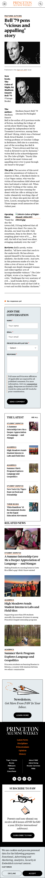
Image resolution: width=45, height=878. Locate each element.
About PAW (33, 760)
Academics (11, 447)
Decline (12, 873)
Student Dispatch (15, 423)
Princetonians (22, 747)
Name (9, 320)
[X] (14, 779)
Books (11, 763)
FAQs (33, 768)
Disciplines (22, 743)
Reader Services (33, 766)
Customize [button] (7, 867)
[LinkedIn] (29, 779)
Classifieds (11, 771)
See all (34, 417)
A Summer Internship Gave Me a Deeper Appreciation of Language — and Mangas (16, 432)
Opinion (22, 750)
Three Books (13, 504)
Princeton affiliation (17, 343)
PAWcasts (12, 766)
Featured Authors (13, 16)
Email (9, 332)
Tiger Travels (11, 760)
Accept (32, 873)
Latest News (22, 740)
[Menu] (4, 4)
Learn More (22, 715)
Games (11, 768)
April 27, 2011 (22, 70)
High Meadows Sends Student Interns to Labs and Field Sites (16, 453)
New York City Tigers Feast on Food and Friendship (16, 492)
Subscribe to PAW (22, 835)
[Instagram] (24, 779)
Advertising (33, 763)
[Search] (40, 4)
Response (11, 354)
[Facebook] (19, 779)
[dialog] (22, 862)
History (22, 754)
